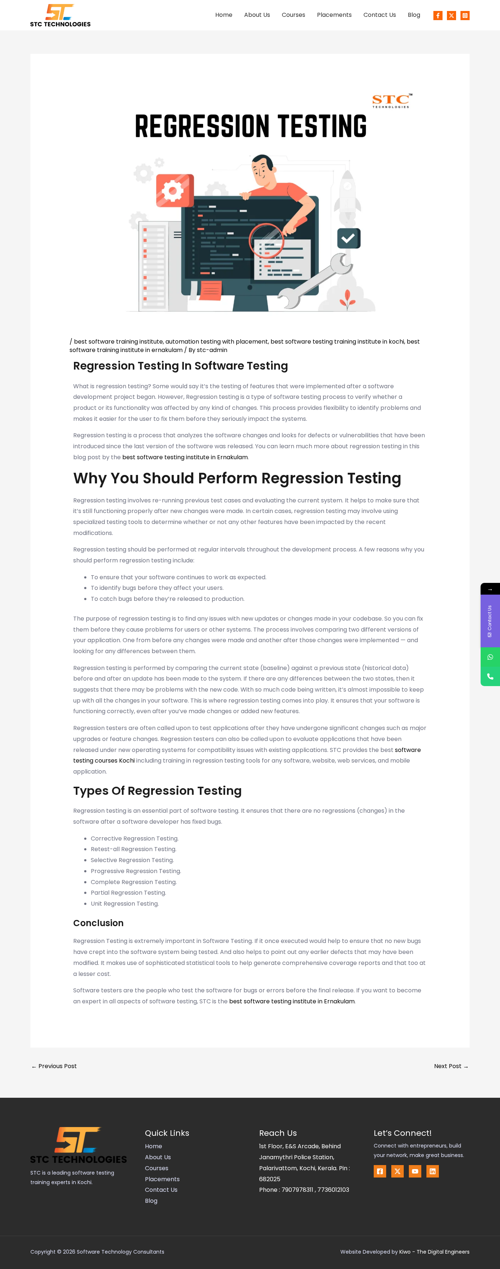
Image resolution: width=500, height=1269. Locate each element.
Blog (414, 15)
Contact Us (379, 15)
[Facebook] (438, 15)
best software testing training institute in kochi (337, 341)
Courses (293, 15)
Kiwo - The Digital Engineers (434, 1251)
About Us (257, 15)
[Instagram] (465, 15)
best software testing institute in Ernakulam (185, 457)
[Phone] (490, 676)
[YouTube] (415, 1171)
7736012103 (333, 1190)
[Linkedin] (432, 1171)
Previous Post (54, 1066)
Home (223, 15)
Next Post (451, 1066)
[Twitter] (451, 15)
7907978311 (298, 1190)
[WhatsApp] (490, 657)
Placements (334, 15)
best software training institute (118, 341)
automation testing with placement (216, 341)
